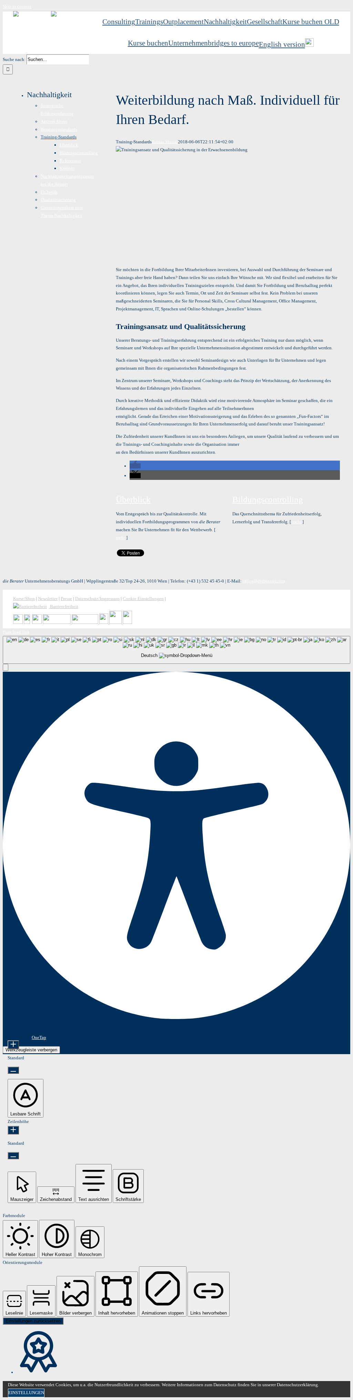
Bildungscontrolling (267, 499)
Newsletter (48, 598)
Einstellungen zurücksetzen (33, 1321)
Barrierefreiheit (63, 606)
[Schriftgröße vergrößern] (13, 1044)
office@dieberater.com (264, 581)
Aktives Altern (54, 121)
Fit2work (49, 192)
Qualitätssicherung (58, 199)
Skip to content (17, 6)
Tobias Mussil (165, 141)
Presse (66, 598)
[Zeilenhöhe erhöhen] (13, 1130)
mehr (120, 537)
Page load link (16, 632)
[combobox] (176, 650)
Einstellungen (26, 1392)
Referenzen (70, 160)
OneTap (39, 1037)
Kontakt (67, 168)
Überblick (133, 499)
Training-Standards (59, 137)
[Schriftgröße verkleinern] (13, 1070)
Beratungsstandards (59, 129)
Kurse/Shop (24, 598)
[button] (135, 466)
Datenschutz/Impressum (97, 598)
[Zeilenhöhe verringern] (13, 1155)
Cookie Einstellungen (143, 598)
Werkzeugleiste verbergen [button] (31, 1049)
